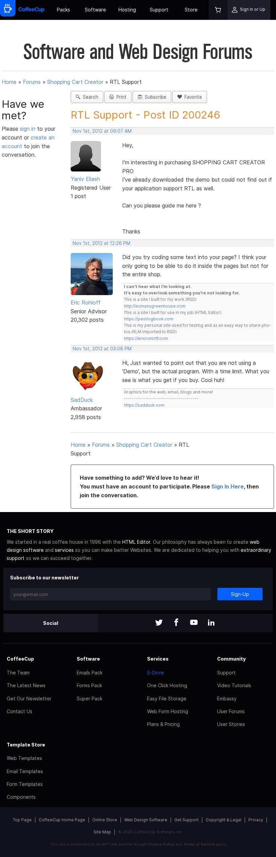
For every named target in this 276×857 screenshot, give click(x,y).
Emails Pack (89, 672)
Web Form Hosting (167, 711)
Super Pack (89, 698)
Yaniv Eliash (85, 179)
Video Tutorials (234, 685)
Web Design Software (145, 819)
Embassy (227, 698)
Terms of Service (199, 844)
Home (9, 81)
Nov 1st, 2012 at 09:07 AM (102, 131)
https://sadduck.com (144, 405)
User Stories (231, 724)
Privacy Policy (161, 844)
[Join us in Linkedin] (211, 623)
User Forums (231, 711)
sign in (28, 128)
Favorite (192, 97)
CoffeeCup (20, 659)
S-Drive (155, 672)
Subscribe (154, 97)
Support (159, 9)
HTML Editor (136, 542)
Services (158, 659)
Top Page (22, 819)
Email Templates (25, 771)
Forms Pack (89, 685)
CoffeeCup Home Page (62, 819)
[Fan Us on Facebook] (176, 623)
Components (21, 797)
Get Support (186, 819)
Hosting (127, 9)
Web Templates (24, 758)
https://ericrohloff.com (146, 338)
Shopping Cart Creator (75, 81)
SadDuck (82, 399)
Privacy (255, 819)
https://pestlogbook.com (148, 318)
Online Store (104, 819)
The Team (18, 672)
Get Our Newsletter (29, 698)
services (64, 550)
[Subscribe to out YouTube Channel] (193, 623)
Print (120, 97)
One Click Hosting (167, 685)
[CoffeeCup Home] (31, 10)
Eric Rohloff (86, 302)
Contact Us (19, 711)
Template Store (26, 745)
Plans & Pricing (163, 724)
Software (95, 9)
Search (89, 97)
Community (231, 659)
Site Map (102, 831)
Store (191, 9)
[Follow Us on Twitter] (158, 623)
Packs (63, 9)
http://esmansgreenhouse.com (154, 306)
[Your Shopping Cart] (218, 10)
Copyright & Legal (223, 819)
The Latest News (26, 685)
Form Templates (25, 784)
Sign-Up (240, 594)
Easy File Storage (166, 698)
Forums (32, 81)
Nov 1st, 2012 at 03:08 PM (102, 348)
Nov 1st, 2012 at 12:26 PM (101, 243)
